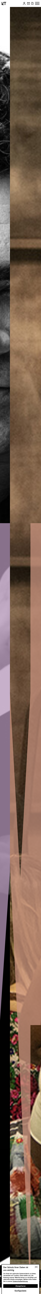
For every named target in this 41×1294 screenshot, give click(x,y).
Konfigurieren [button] (20, 1291)
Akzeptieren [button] (20, 1286)
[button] (24, 3)
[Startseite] (4, 3)
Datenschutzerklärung (20, 1281)
